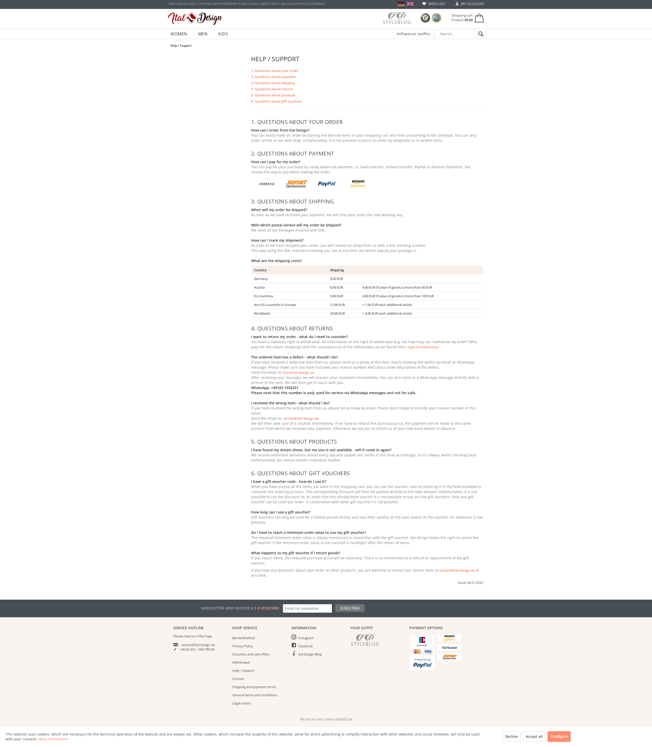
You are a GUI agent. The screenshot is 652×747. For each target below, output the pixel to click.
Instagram (306, 638)
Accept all (534, 736)
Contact (238, 678)
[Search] (480, 34)
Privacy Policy (242, 646)
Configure (559, 736)
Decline (511, 736)
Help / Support (243, 670)
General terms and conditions (254, 695)
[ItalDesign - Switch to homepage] (195, 18)
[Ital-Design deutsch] (401, 4)
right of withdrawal (423, 347)
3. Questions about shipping (273, 83)
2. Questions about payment (273, 77)
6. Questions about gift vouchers (276, 101)
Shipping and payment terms (254, 687)
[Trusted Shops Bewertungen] (425, 18)
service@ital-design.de (301, 418)
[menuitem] (433, 3)
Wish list (436, 3)
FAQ (200, 636)
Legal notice (241, 703)
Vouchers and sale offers (250, 654)
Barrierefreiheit (243, 638)
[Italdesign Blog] (377, 640)
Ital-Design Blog (310, 654)
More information (53, 739)
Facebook (305, 646)
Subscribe (350, 608)
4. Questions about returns (272, 89)
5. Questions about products (273, 95)
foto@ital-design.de (298, 372)
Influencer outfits (413, 33)
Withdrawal (241, 662)
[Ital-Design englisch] (410, 4)
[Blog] (396, 18)
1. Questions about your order (274, 70)
